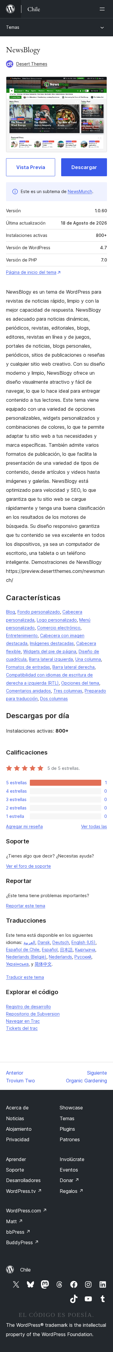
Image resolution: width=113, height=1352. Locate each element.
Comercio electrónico (58, 627)
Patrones (70, 1139)
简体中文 (43, 963)
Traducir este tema (25, 977)
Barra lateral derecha (73, 667)
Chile (25, 1270)
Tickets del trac (22, 1028)
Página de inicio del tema (31, 272)
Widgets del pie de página (49, 651)
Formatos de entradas (28, 667)
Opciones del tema (80, 682)
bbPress (18, 1232)
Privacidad (18, 1139)
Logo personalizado (57, 619)
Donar (69, 1180)
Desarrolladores (23, 1180)
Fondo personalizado (38, 611)
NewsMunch (80, 191)
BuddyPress (22, 1242)
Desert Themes (31, 63)
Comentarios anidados (28, 690)
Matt (14, 1221)
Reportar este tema (25, 905)
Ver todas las (94, 826)
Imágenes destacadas (52, 643)
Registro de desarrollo (28, 1006)
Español (50, 949)
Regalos (71, 1191)
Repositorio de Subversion (33, 1013)
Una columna (88, 659)
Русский (82, 956)
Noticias (15, 1118)
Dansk (44, 942)
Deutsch (60, 942)
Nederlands (60, 956)
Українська (17, 963)
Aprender (16, 1159)
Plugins (67, 1129)
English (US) (83, 942)
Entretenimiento (22, 635)
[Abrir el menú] (103, 9)
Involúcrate (72, 1159)
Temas (12, 27)
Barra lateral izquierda (51, 659)
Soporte (15, 1170)
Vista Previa (30, 167)
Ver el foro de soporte (28, 866)
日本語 (66, 949)
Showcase (71, 1108)
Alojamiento (19, 1129)
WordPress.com (26, 1211)
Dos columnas (54, 698)
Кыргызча (85, 949)
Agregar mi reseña (24, 826)
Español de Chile (22, 949)
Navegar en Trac (23, 1021)
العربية (29, 942)
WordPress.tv (24, 1191)
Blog (10, 611)
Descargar (84, 167)
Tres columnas (67, 690)
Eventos (69, 1170)
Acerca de (17, 1108)
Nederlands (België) (26, 956)
